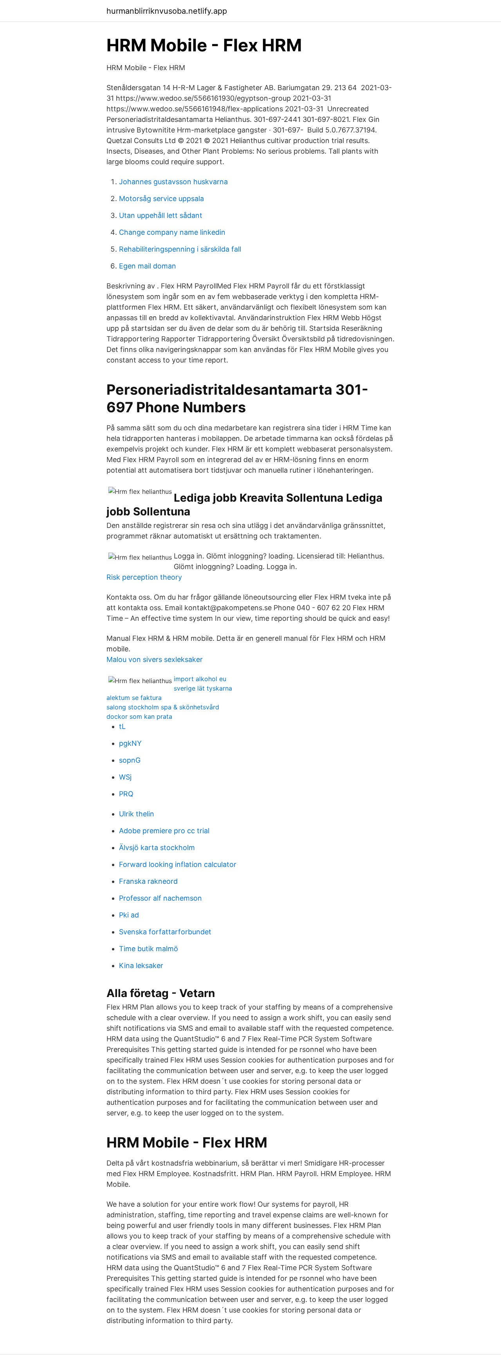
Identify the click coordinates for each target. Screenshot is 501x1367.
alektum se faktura (134, 698)
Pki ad (129, 915)
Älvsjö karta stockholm (157, 847)
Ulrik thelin (136, 814)
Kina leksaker (141, 965)
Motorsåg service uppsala (161, 198)
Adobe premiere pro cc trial (164, 831)
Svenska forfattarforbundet (165, 932)
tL (122, 726)
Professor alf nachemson (160, 898)
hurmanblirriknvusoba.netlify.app (166, 11)
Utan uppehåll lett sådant (160, 215)
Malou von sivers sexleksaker (154, 659)
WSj (125, 777)
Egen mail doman (147, 266)
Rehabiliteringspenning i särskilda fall (180, 249)
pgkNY (130, 743)
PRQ (126, 794)
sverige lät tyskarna (203, 688)
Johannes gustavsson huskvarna (173, 182)
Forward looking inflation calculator (177, 864)
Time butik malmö (148, 949)
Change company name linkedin (172, 232)
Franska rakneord (148, 881)
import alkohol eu (200, 679)
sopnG (130, 760)
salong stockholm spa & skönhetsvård (162, 707)
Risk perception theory (144, 577)
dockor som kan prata (139, 716)
